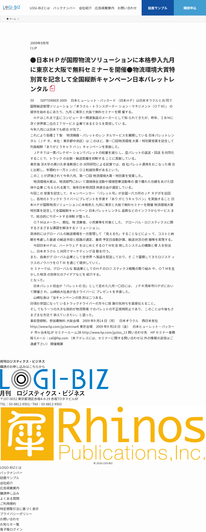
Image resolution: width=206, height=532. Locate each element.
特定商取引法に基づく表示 (19, 508)
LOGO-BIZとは (11, 467)
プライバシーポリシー (16, 513)
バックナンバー (11, 472)
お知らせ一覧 (9, 524)
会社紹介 (6, 482)
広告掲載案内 (9, 487)
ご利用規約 (8, 503)
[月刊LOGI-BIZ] (11, 7)
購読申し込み (9, 493)
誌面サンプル (9, 477)
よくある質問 (9, 498)
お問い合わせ (9, 518)
